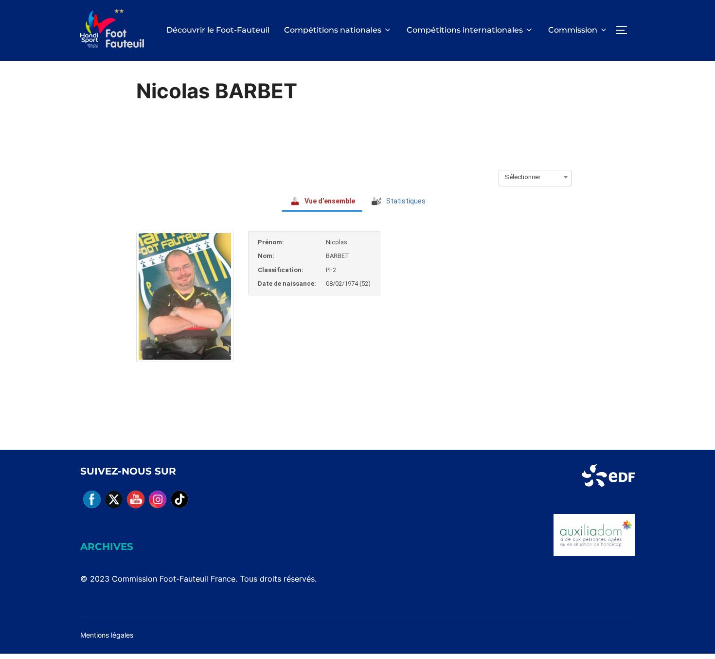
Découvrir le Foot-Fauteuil (217, 30)
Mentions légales (106, 635)
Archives (106, 546)
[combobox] (535, 177)
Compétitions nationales (332, 30)
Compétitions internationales (465, 30)
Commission (572, 30)
